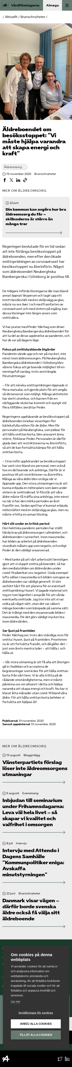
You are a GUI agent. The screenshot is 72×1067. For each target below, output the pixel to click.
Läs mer (15, 1001)
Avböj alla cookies (36, 1023)
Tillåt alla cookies (36, 1034)
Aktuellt (11, 17)
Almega (52, 5)
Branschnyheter (33, 17)
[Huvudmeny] (67, 5)
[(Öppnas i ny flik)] (4, 180)
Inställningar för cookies (36, 1012)
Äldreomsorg (13, 167)
